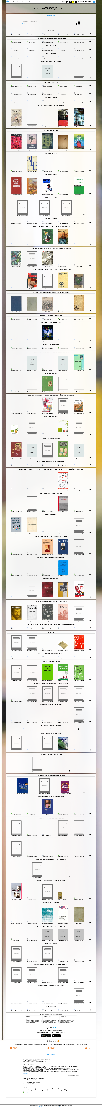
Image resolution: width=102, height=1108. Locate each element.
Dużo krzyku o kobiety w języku (65, 1019)
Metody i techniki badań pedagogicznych (49, 1020)
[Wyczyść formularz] (76, 24)
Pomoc (23, 1)
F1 (86, 1)
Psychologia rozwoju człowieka (30, 1022)
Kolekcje (36, 23)
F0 (83, 1)
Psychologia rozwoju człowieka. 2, (65, 1022)
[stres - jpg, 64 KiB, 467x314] (25, 1091)
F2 (89, 1)
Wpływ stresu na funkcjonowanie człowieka (33, 1078)
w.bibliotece (44, 1044)
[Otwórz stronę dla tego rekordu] (16, 33)
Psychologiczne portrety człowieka (31, 1019)
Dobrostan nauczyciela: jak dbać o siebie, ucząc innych (36, 1059)
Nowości (12, 1)
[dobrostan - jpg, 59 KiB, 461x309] (26, 1073)
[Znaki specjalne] (79, 24)
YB (73, 1)
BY (76, 1)
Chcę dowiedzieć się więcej (45, 1106)
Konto (29, 1)
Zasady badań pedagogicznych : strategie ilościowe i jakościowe (36, 1021)
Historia (18, 1)
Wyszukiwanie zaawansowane (28, 23)
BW (70, 1)
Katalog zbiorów (51, 15)
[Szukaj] (79, 22)
